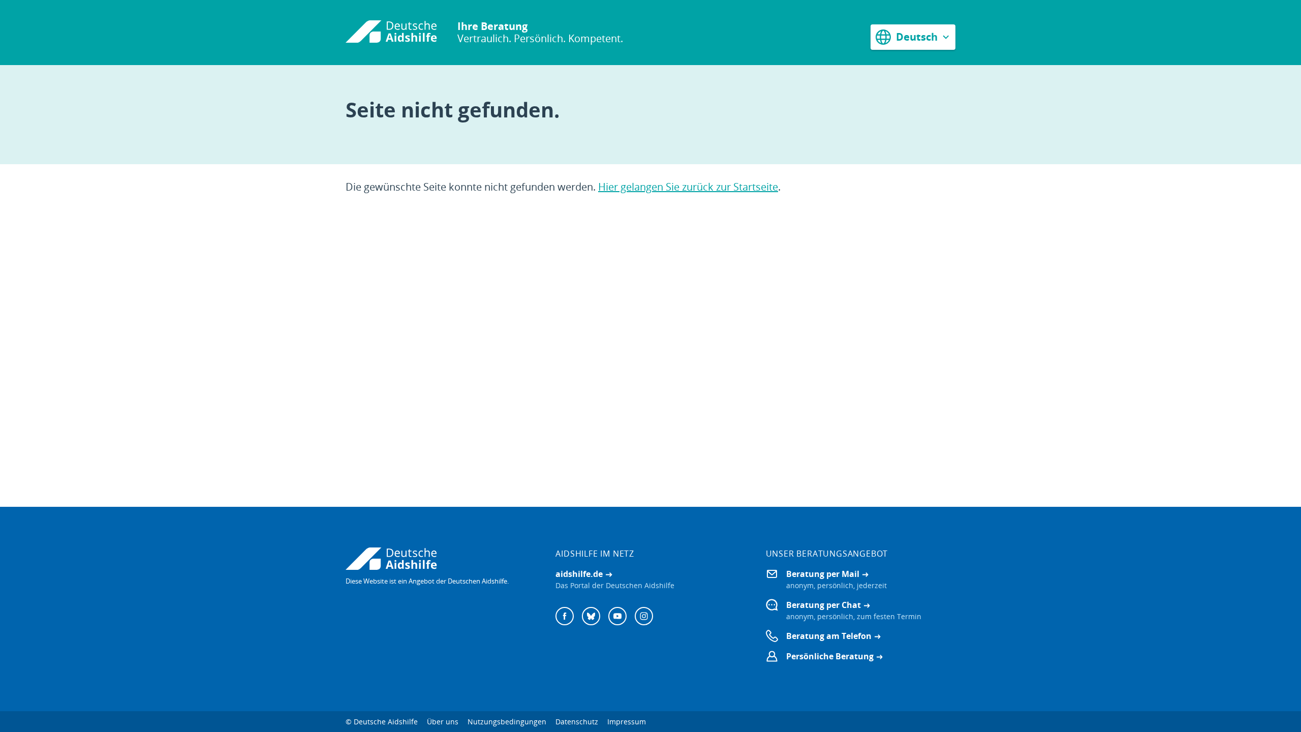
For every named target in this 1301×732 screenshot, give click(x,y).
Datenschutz (576, 721)
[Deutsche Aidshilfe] (440, 558)
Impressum (626, 721)
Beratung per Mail (822, 574)
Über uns (442, 721)
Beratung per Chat (823, 605)
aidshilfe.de (579, 574)
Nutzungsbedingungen (507, 721)
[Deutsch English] (913, 37)
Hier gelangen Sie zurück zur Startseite (688, 187)
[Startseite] (391, 32)
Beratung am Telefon (829, 636)
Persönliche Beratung (830, 656)
